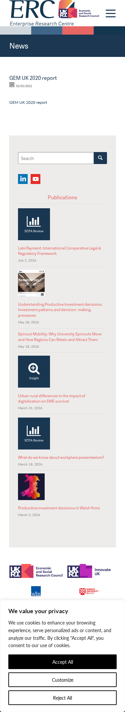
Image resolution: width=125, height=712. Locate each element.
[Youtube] (35, 179)
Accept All (62, 661)
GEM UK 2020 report (28, 102)
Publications (62, 197)
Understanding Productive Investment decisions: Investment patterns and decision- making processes (60, 309)
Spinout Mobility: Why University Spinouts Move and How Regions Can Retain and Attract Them (60, 336)
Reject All (62, 697)
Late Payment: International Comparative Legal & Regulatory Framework (59, 250)
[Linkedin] (23, 179)
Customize (62, 679)
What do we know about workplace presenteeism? (61, 457)
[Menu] (107, 13)
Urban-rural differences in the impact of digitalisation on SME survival (51, 398)
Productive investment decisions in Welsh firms (59, 508)
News (18, 45)
